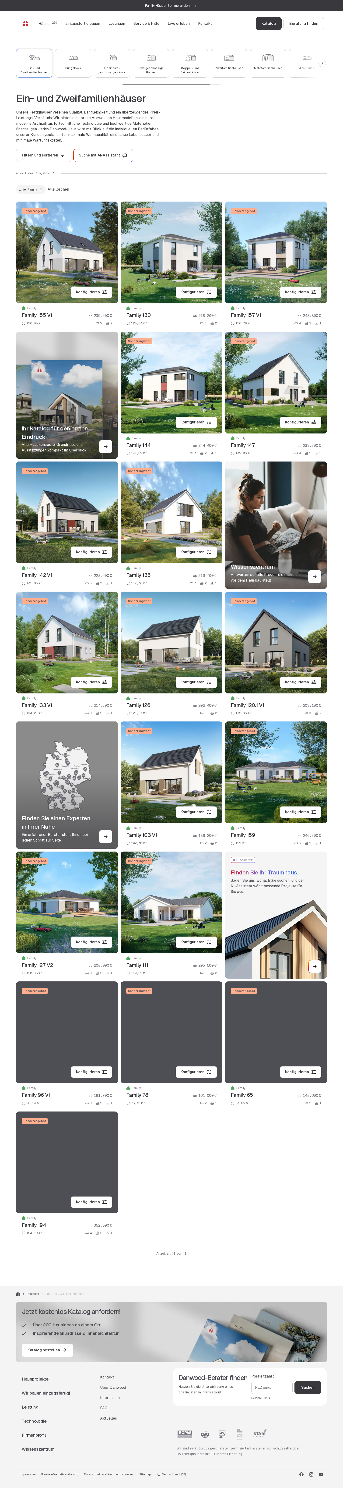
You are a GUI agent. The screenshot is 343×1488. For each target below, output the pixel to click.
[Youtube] (321, 1474)
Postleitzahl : (262, 1376)
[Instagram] (311, 1474)
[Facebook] (301, 1474)
